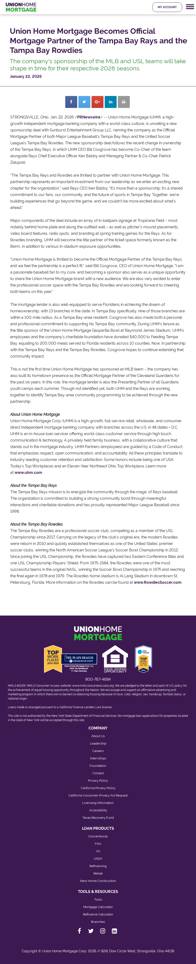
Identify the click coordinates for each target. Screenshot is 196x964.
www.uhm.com (28, 472)
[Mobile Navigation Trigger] (190, 6)
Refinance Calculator (98, 914)
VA (98, 851)
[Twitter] (84, 102)
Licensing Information (98, 803)
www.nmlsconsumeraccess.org (93, 685)
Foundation (98, 766)
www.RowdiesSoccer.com (157, 582)
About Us (98, 736)
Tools (98, 899)
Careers (98, 751)
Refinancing (98, 866)
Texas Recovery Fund (98, 817)
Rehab (98, 873)
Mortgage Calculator (98, 907)
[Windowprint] (124, 102)
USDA (98, 858)
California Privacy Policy (98, 788)
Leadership (98, 743)
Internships (98, 758)
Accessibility (98, 810)
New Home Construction (98, 881)
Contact (98, 773)
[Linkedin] (111, 102)
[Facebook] (71, 102)
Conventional (98, 836)
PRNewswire (88, 117)
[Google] (97, 102)
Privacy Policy (98, 780)
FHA (98, 844)
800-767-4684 (98, 679)
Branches (98, 922)
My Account (167, 7)
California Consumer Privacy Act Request (98, 795)
